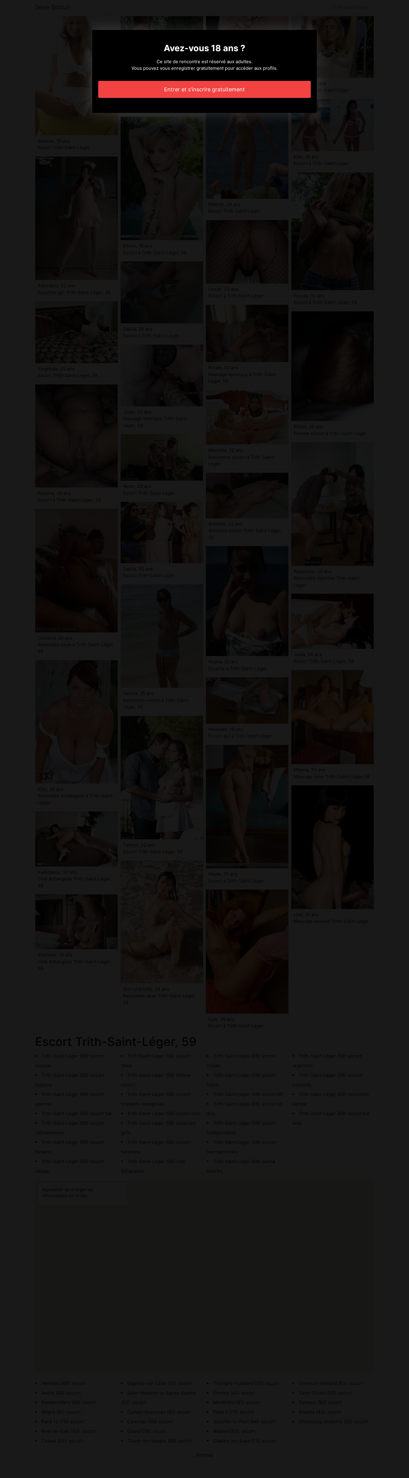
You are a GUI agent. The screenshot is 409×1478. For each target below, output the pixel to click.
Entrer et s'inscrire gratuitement (204, 89)
